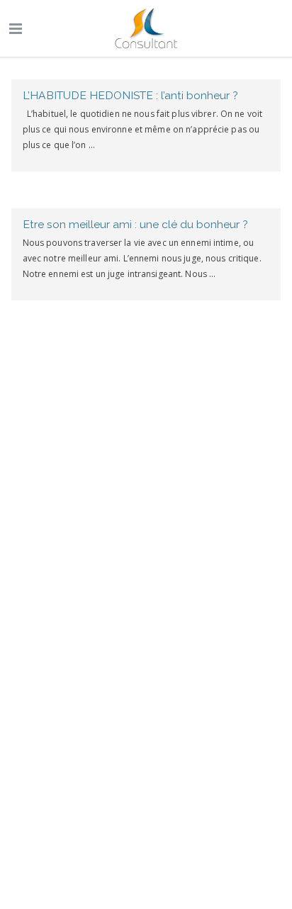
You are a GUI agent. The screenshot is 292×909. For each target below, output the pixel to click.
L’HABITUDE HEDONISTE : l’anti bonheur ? (130, 95)
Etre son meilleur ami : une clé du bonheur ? (135, 224)
